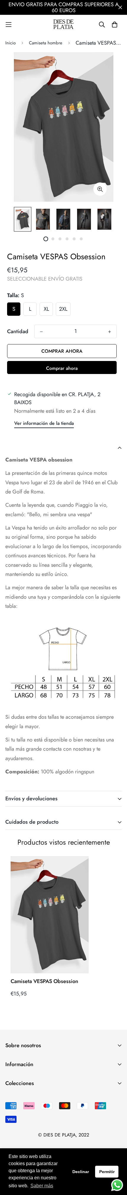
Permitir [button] (107, 1171)
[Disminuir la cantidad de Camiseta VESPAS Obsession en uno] (41, 332)
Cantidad (17, 331)
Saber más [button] (41, 1185)
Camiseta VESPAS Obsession (44, 981)
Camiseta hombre (45, 43)
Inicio (10, 43)
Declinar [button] (80, 1171)
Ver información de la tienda (44, 423)
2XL (63, 309)
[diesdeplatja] (63, 24)
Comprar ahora (62, 368)
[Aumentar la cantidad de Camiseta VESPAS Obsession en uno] (109, 332)
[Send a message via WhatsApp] (117, 1185)
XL (46, 309)
